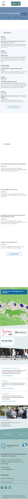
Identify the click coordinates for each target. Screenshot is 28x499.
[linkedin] (10, 487)
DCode (24, 497)
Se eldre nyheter (14, 254)
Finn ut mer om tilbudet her (8, 388)
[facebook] (2, 487)
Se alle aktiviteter (14, 107)
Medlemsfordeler (7, 434)
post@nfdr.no (9, 469)
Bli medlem (20, 434)
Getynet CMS (5, 497)
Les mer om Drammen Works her (9, 401)
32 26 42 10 (6, 467)
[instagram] (6, 487)
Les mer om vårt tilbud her (7, 375)
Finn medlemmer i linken (6, 425)
